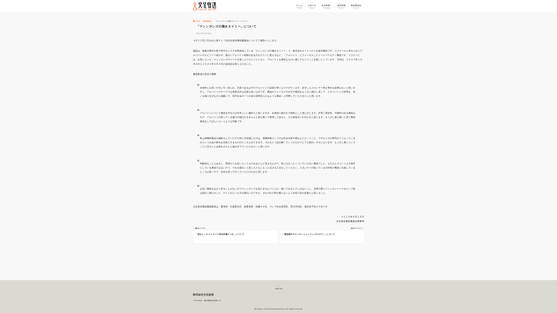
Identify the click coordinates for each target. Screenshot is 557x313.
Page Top (278, 289)
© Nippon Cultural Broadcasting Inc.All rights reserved (278, 309)
